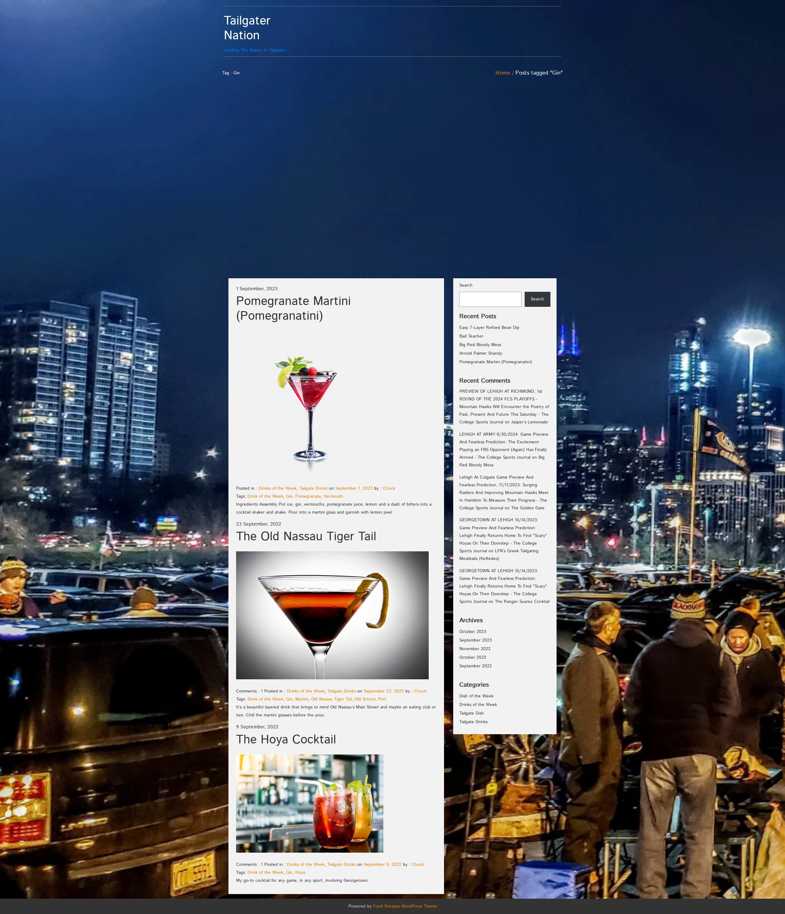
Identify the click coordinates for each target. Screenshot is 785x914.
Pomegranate (308, 496)
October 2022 (472, 657)
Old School (364, 699)
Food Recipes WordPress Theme (405, 906)
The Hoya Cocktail (286, 740)
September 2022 (475, 666)
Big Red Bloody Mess (480, 345)
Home (503, 73)
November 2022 (475, 649)
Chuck (389, 488)
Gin (289, 496)
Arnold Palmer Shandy (480, 353)
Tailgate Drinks (313, 488)
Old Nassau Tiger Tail (331, 699)
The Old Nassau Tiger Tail (306, 537)
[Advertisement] (529, 172)
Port (382, 699)
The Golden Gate (528, 508)
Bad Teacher (471, 336)
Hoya (300, 873)
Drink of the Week (265, 496)
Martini (301, 699)
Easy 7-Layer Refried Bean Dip (489, 328)
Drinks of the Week (278, 488)
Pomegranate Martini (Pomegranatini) (293, 309)
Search (466, 285)
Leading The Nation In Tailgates (254, 33)
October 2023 (472, 632)
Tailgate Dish (471, 713)
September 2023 (475, 640)
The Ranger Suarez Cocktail (522, 602)
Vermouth (333, 496)
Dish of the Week (476, 696)
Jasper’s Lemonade (529, 422)
